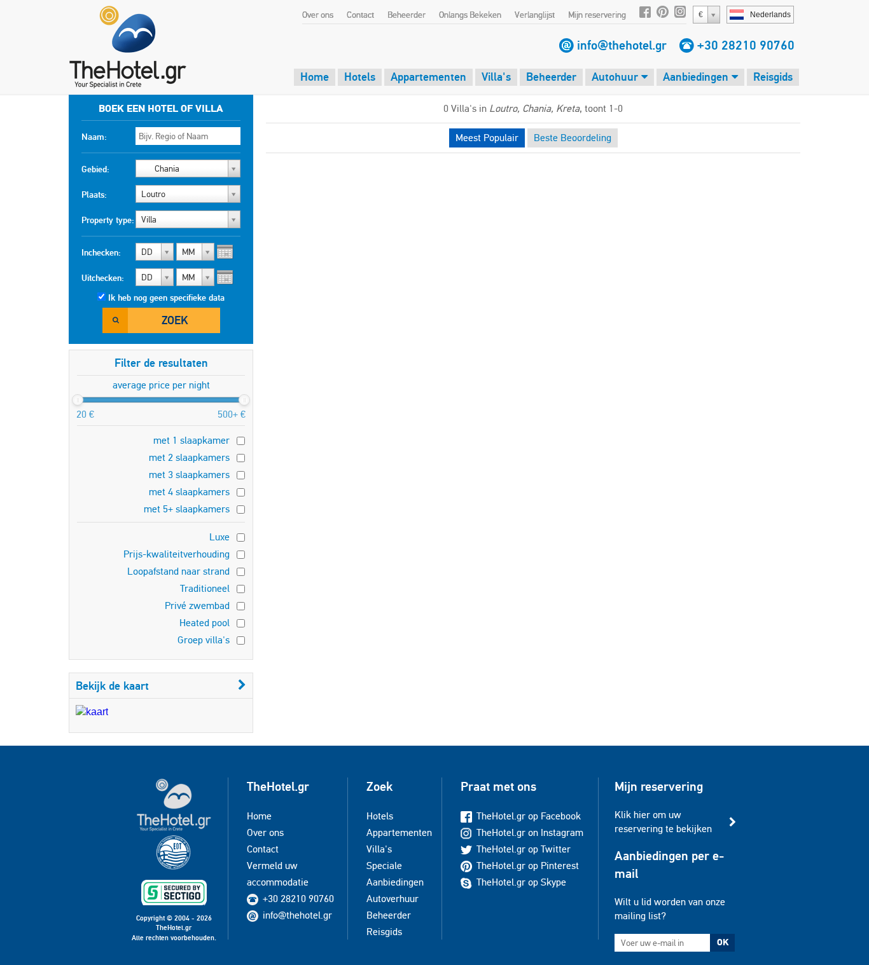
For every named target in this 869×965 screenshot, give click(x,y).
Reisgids (773, 76)
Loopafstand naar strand (178, 571)
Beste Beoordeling (572, 138)
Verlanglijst (535, 14)
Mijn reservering (597, 14)
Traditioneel (205, 588)
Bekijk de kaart (112, 685)
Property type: (107, 220)
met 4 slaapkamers (189, 492)
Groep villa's (203, 640)
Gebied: (95, 169)
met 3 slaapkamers (189, 475)
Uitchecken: (102, 278)
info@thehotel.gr (622, 45)
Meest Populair (486, 138)
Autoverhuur (392, 899)
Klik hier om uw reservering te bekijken (663, 822)
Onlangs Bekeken (470, 14)
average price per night (161, 385)
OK (722, 942)
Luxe (219, 537)
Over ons (317, 14)
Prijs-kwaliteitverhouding (176, 554)
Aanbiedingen (697, 76)
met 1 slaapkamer (191, 440)
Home (314, 76)
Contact (360, 14)
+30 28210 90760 (746, 45)
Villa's (496, 76)
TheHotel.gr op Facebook (528, 816)
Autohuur (616, 76)
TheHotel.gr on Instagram (529, 832)
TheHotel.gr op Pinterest (527, 865)
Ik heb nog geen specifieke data (166, 297)
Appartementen (428, 76)
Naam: (94, 136)
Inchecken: (101, 252)
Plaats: (94, 194)
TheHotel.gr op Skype (521, 882)
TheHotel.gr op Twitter (523, 849)
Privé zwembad (197, 605)
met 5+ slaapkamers (187, 509)
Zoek (175, 320)
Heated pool (204, 623)
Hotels (359, 76)
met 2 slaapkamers (189, 457)
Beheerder (406, 14)
